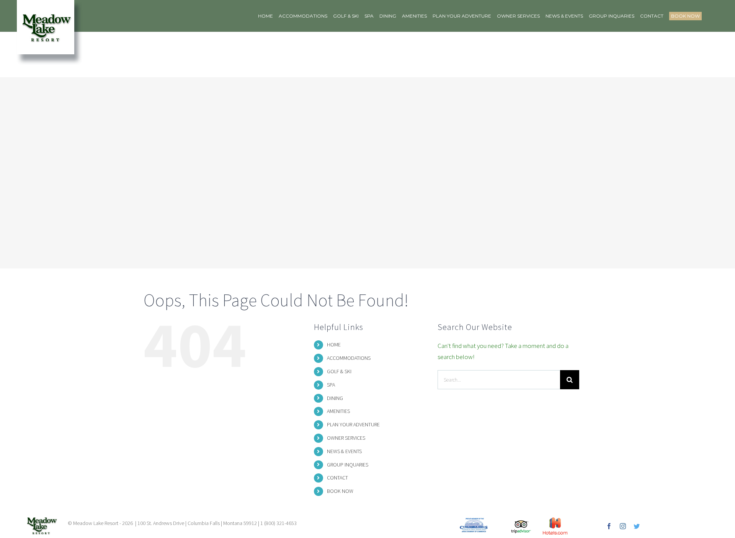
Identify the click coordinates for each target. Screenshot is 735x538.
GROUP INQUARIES (347, 464)
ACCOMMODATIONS (349, 357)
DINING (335, 398)
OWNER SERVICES (346, 437)
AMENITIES (338, 411)
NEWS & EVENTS (344, 451)
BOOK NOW (340, 491)
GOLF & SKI (339, 371)
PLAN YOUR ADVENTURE (353, 424)
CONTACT (337, 477)
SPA (331, 384)
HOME (334, 344)
